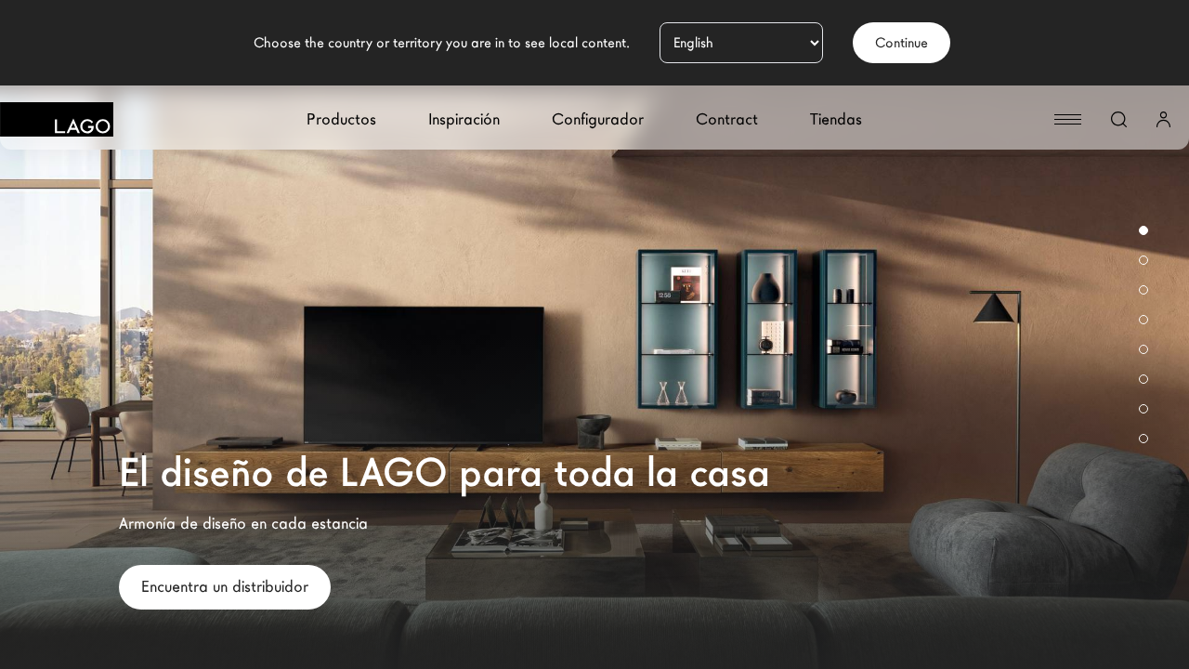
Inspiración (464, 119)
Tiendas (836, 119)
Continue (901, 42)
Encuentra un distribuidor (224, 586)
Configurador (598, 119)
